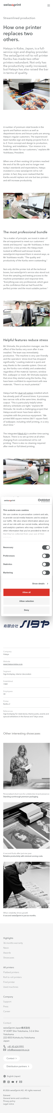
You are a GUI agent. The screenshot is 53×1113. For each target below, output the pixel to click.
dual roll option (25, 393)
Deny (26, 610)
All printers (8, 967)
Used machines (10, 987)
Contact (7, 1023)
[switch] (46, 556)
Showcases (8, 957)
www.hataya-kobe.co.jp (13, 664)
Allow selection (26, 601)
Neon (6, 947)
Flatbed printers (11, 972)
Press (5, 1006)
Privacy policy (9, 1101)
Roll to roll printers (12, 977)
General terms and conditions (16, 1098)
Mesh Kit (22, 433)
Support (7, 1001)
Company (8, 996)
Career (6, 1011)
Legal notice (8, 1104)
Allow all (26, 592)
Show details (38, 583)
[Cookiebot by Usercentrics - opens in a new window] (38, 500)
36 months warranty (13, 943)
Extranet (6, 1095)
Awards (7, 952)
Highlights (8, 938)
